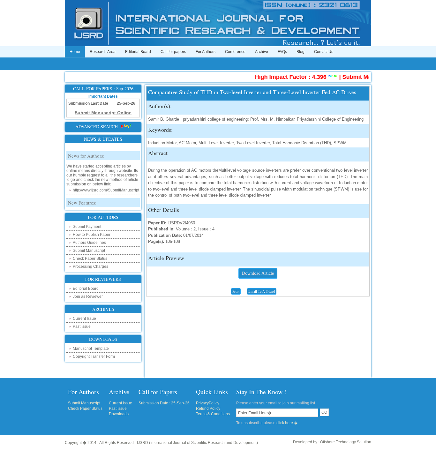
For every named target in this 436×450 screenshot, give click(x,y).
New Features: (82, 199)
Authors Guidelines (89, 242)
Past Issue (82, 326)
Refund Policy (208, 408)
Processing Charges (90, 266)
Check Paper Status (90, 258)
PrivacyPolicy (207, 403)
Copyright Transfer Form (94, 356)
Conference (235, 51)
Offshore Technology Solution (345, 442)
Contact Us (323, 51)
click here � (287, 423)
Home (75, 51)
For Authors (205, 51)
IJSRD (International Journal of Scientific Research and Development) (197, 442)
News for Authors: (86, 152)
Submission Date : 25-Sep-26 (164, 403)
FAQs (282, 51)
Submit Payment (87, 226)
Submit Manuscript (89, 250)
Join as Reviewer (88, 296)
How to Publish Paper (91, 234)
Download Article (258, 273)
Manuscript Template (91, 348)
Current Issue (84, 318)
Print (235, 291)
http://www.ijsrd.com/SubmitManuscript (106, 186)
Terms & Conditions (213, 414)
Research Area (103, 51)
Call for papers (173, 51)
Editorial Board (138, 51)
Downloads (119, 414)
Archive (261, 51)
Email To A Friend (261, 291)
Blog (300, 51)
